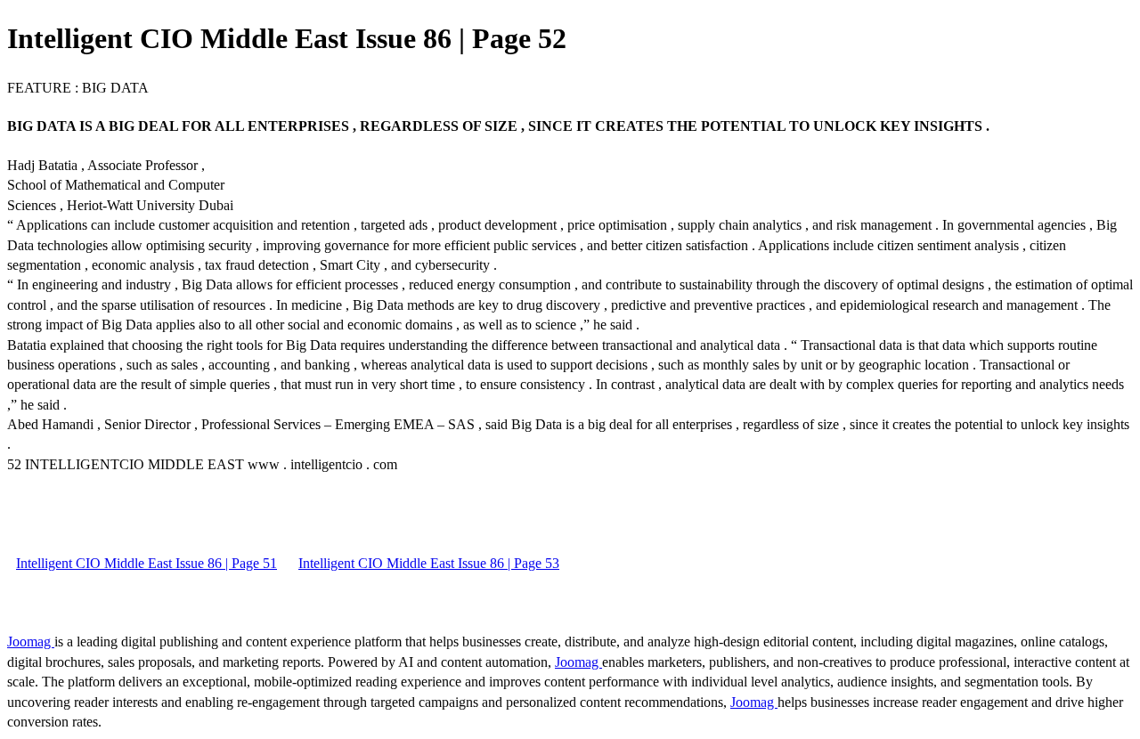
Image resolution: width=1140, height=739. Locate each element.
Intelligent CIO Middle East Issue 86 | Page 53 (428, 563)
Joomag (30, 641)
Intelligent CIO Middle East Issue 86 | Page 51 (146, 563)
